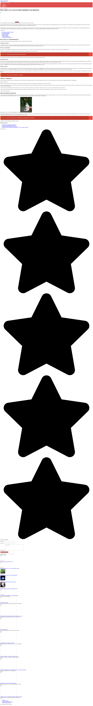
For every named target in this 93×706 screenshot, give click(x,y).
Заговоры (3, 4)
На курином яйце (5, 34)
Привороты (4, 5)
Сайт (1, 543)
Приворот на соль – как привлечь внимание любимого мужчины (11, 696)
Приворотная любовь (3, 629)
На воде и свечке (5, 35)
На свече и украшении (6, 33)
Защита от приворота (5, 36)
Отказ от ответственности (6, 702)
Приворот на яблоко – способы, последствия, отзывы (9, 656)
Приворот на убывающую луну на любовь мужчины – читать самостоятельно (13, 669)
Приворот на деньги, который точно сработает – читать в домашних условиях (15, 127)
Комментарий (2, 550)
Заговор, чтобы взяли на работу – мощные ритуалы (8, 588)
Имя (1, 541)
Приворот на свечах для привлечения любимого (8, 683)
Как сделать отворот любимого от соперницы (9, 126)
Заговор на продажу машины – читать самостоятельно (9, 595)
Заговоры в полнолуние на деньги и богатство (8, 581)
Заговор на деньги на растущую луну (6, 561)
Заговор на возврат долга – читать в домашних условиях (9, 568)
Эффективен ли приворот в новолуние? (9, 125)
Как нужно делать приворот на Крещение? (9, 124)
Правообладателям (5, 700)
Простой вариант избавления (7, 37)
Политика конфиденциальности (7, 701)
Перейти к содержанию (4, 0)
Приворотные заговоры (4, 602)
